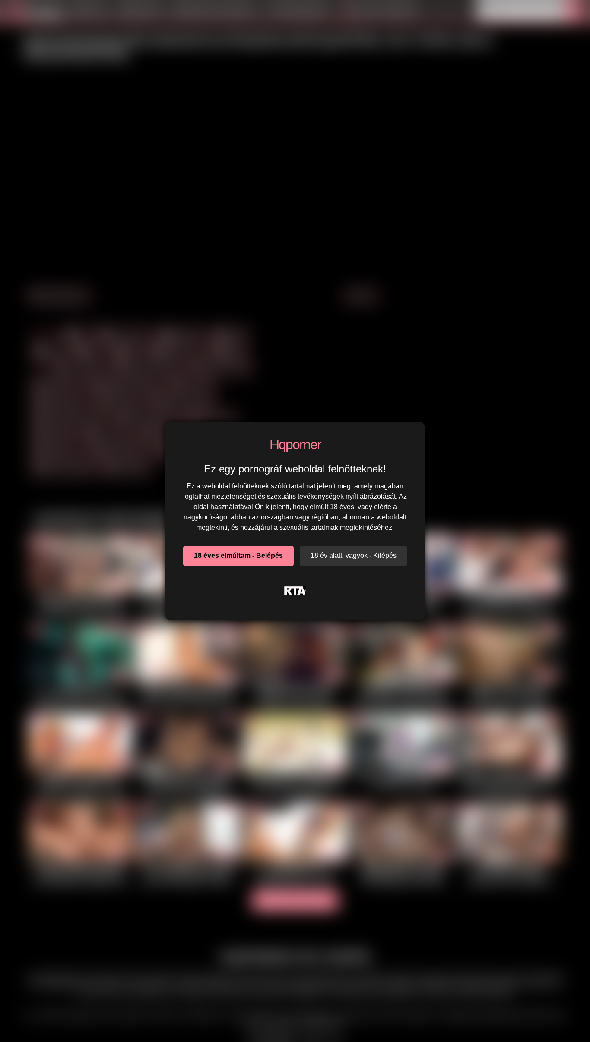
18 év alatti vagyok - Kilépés (354, 555)
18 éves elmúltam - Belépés (238, 555)
